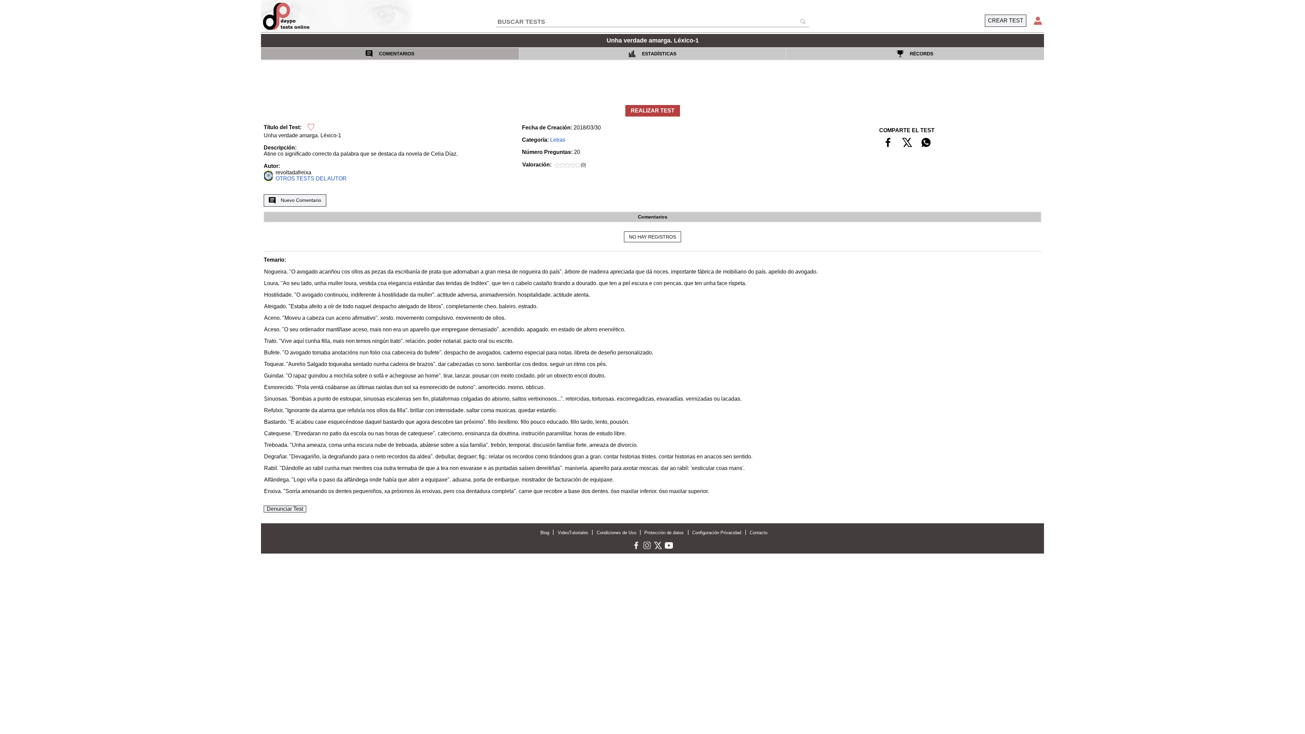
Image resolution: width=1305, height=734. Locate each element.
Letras (557, 140)
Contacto (758, 532)
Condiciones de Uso (616, 532)
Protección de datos (664, 532)
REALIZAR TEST (653, 110)
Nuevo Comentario (301, 200)
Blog (544, 532)
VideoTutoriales (573, 532)
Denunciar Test (285, 509)
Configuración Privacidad (716, 532)
